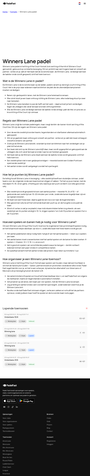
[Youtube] (4, 407)
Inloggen (50, 444)
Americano (7, 441)
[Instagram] (8, 407)
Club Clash (7, 467)
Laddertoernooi (8, 464)
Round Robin (8, 460)
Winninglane (7, 454)
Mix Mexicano (8, 451)
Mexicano (6, 444)
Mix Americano (8, 447)
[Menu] (84, 3)
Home (5, 11)
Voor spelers (7, 425)
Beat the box (7, 457)
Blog (48, 428)
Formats (13, 11)
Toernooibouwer (9, 431)
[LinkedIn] (16, 407)
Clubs (49, 418)
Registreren (51, 441)
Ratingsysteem (8, 428)
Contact (50, 431)
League (5, 470)
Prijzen (49, 425)
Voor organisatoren (10, 421)
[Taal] (79, 3)
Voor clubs (7, 418)
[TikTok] (12, 407)
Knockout (6, 474)
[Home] (9, 3)
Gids (48, 421)
